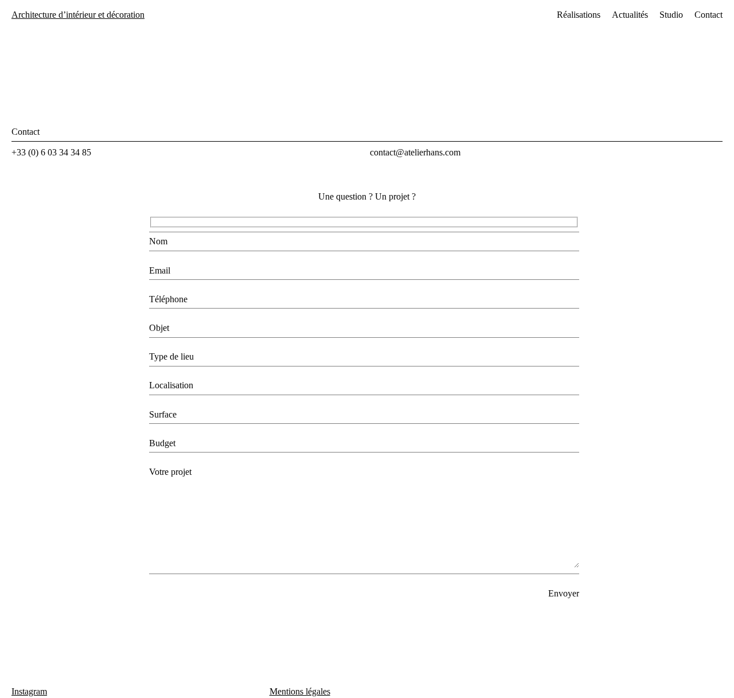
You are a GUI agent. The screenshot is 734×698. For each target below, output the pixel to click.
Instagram (29, 691)
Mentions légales (300, 691)
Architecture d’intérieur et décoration (78, 15)
